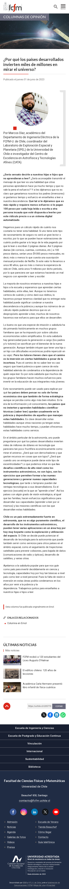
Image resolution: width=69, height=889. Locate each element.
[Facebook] (13, 812)
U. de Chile (36, 883)
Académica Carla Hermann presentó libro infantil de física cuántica (42, 685)
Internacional (35, 751)
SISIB (25, 883)
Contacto (43, 837)
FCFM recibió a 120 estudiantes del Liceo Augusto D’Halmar (41, 659)
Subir (6, 706)
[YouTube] (56, 812)
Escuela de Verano (48, 822)
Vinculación (34, 743)
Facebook (50, 715)
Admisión (12, 822)
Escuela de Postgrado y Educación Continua (34, 735)
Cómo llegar (44, 832)
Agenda (11, 832)
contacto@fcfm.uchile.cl (34, 800)
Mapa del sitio (39, 885)
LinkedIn (56, 715)
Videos (11, 842)
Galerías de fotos (16, 837)
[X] (45, 812)
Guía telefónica (46, 842)
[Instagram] (23, 812)
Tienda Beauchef (47, 827)
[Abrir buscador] (55, 7)
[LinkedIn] (34, 812)
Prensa (11, 847)
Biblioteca (34, 766)
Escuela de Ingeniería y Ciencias (34, 728)
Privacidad (51, 885)
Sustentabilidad (34, 759)
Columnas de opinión (24, 17)
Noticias (11, 827)
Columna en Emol (17, 623)
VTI (30, 883)
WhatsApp (63, 715)
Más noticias (12, 650)
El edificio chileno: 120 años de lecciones (39, 672)
